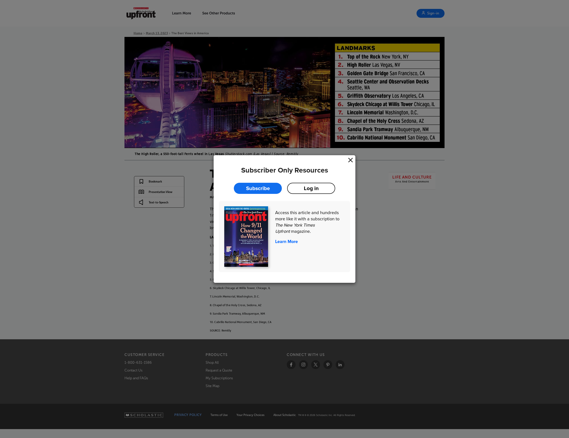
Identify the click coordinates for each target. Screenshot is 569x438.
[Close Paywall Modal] (350, 160)
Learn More (286, 241)
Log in (311, 188)
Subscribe (258, 188)
